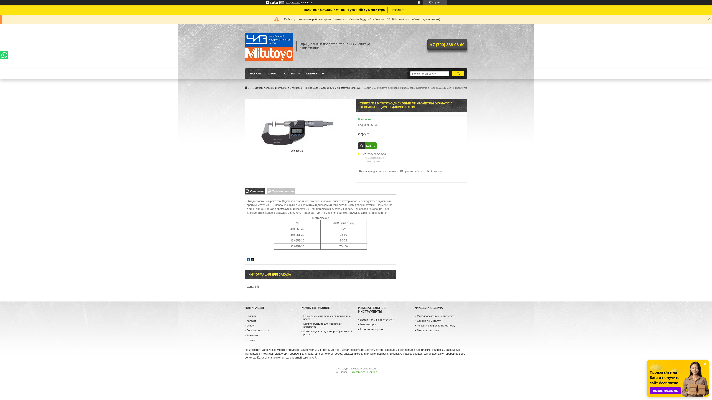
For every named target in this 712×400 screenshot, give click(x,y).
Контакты (252, 335)
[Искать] (458, 73)
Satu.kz (372, 368)
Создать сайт (293, 2)
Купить (370, 145)
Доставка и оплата (258, 330)
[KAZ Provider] (269, 46)
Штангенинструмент (372, 329)
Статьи (289, 73)
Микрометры (368, 324)
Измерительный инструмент (272, 87)
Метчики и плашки (428, 330)
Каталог (312, 73)
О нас (272, 73)
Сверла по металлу (429, 320)
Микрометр (311, 87)
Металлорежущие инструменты (436, 315)
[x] (252, 260)
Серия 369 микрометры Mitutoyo (341, 87)
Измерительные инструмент (377, 319)
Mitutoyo (297, 87)
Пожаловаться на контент (363, 372)
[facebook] (248, 260)
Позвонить (397, 9)
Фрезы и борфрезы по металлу (436, 325)
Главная (254, 73)
